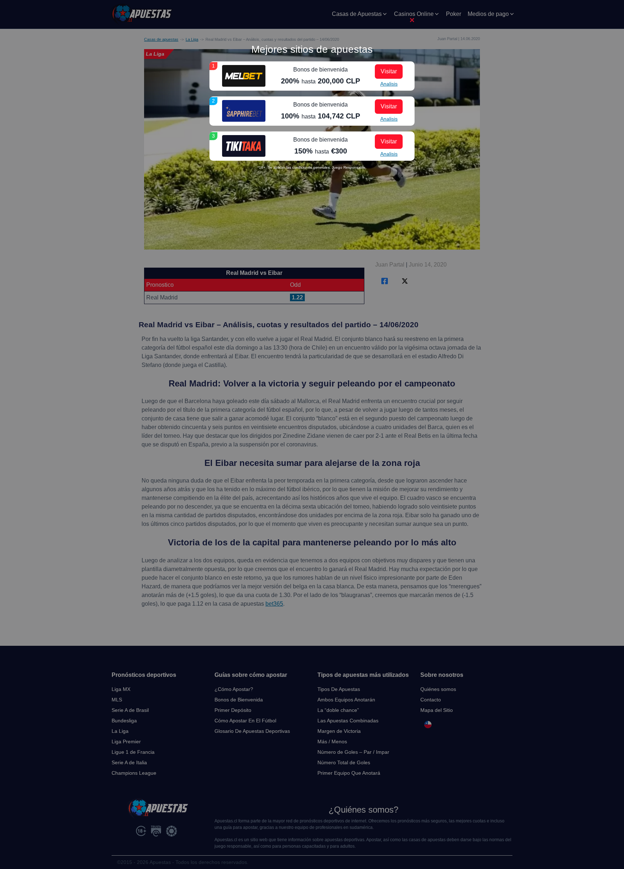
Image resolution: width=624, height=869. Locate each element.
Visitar (389, 71)
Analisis (389, 84)
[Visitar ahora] (243, 76)
